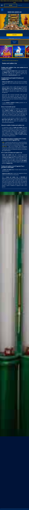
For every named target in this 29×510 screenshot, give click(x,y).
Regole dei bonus (14, 42)
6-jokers (1, 46)
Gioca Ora (14, 34)
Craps (3, 142)
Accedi (10, 5)
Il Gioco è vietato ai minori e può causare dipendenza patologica (11, 0)
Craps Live (4, 146)
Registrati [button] (20, 5)
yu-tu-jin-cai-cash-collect (18, 46)
